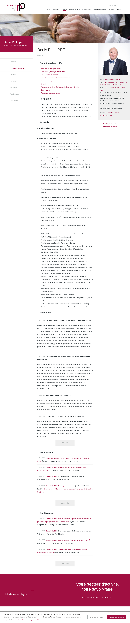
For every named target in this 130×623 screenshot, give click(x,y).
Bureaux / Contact (115, 9)
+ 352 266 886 (119, 82)
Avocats (64, 9)
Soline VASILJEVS (52, 458)
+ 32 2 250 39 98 (108, 82)
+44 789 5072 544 (115, 85)
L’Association (86, 9)
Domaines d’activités (17, 68)
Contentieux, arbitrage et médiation (53, 72)
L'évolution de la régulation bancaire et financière (74, 540)
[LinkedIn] (99, 5)
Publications (14, 94)
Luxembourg (104, 115)
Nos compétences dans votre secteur (97, 597)
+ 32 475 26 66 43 (110, 87)
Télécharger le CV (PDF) (110, 126)
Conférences (14, 100)
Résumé (13, 62)
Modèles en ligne (74, 9)
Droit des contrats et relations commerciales (56, 78)
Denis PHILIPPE (66, 458)
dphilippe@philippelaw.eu (112, 79)
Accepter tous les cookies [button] (116, 617)
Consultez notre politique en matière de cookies (32, 620)
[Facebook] (93, 5)
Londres (116, 112)
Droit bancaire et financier (49, 75)
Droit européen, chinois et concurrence (54, 81)
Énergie (43, 84)
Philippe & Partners (16, 7)
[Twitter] (96, 5)
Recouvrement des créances (50, 93)
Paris (110, 115)
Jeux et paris (45, 90)
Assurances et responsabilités (51, 69)
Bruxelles (110, 112)
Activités (13, 81)
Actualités (13, 87)
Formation (13, 75)
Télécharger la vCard (109, 123)
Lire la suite (65, 442)
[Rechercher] (122, 9)
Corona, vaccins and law (66, 486)
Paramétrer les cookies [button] (96, 617)
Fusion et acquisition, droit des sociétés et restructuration (60, 87)
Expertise (56, 9)
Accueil (48, 9)
